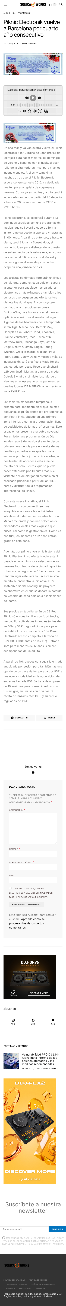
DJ (13, 13)
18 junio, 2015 (11, 43)
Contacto (40, 1288)
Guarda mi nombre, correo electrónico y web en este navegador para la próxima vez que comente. (30, 892)
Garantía (10, 1288)
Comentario (16, 810)
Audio (7, 13)
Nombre (14, 849)
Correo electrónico (21, 862)
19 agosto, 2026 (31, 1068)
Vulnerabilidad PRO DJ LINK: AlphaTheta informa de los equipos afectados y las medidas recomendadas (41, 1059)
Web (11, 875)
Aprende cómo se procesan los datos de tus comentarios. (27, 923)
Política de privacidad (14, 1280)
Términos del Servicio (16, 1284)
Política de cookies (38, 1280)
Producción (24, 13)
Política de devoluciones (43, 1284)
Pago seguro (25, 1288)
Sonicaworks (29, 43)
